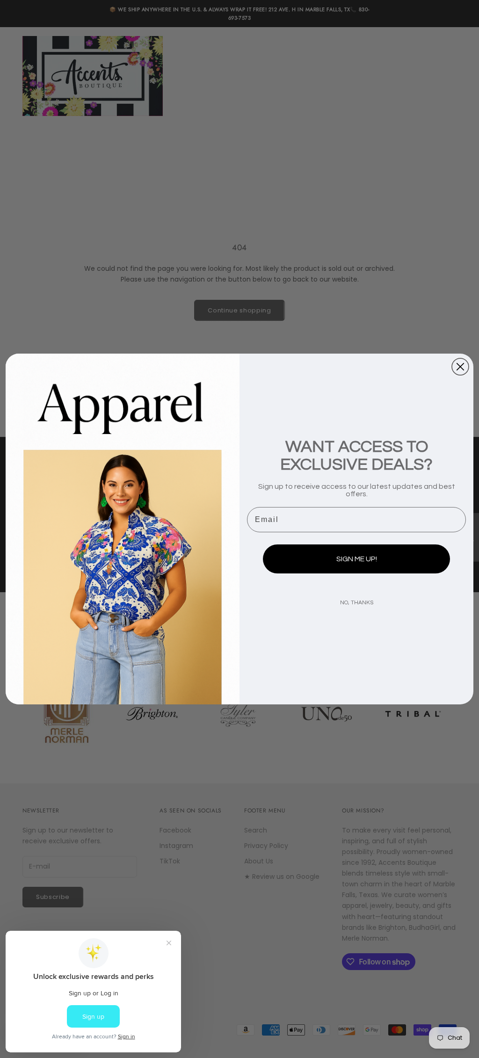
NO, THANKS (356, 603)
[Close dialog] (460, 366)
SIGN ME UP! (356, 559)
